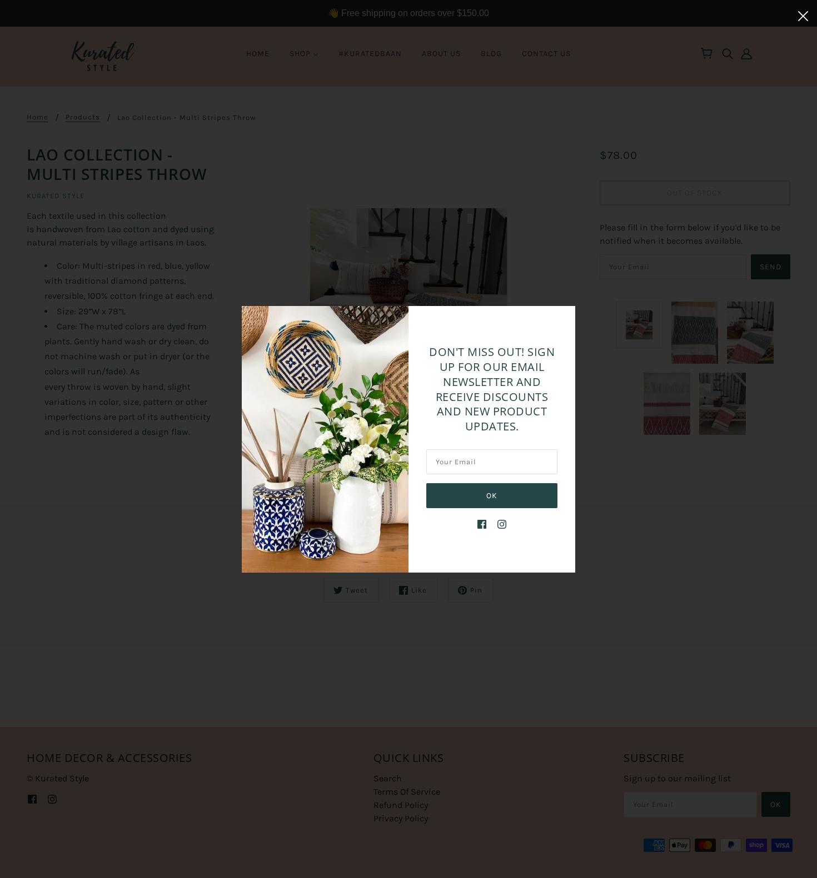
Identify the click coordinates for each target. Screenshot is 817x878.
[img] (482, 524)
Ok (491, 495)
